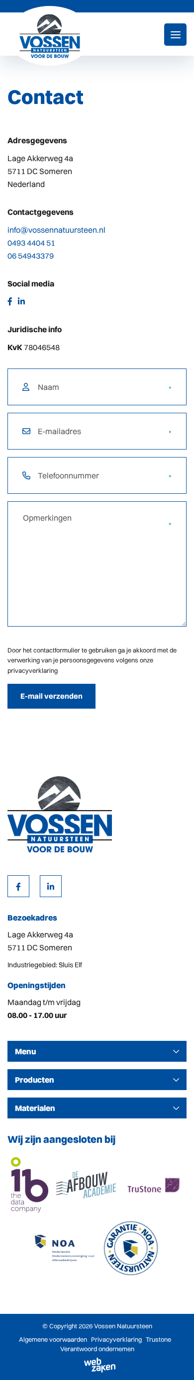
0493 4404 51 (31, 243)
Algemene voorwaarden (53, 1339)
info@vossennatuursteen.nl (56, 230)
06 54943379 (30, 256)
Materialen (35, 1108)
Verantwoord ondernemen (97, 1349)
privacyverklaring (32, 670)
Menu (25, 1051)
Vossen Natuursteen (123, 1326)
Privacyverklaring (116, 1339)
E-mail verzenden (51, 696)
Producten (34, 1080)
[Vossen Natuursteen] (49, 36)
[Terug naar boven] (174, 1360)
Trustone (158, 1339)
